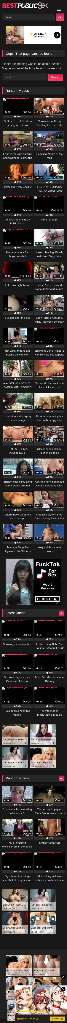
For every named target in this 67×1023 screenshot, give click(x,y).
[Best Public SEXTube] (27, 6)
